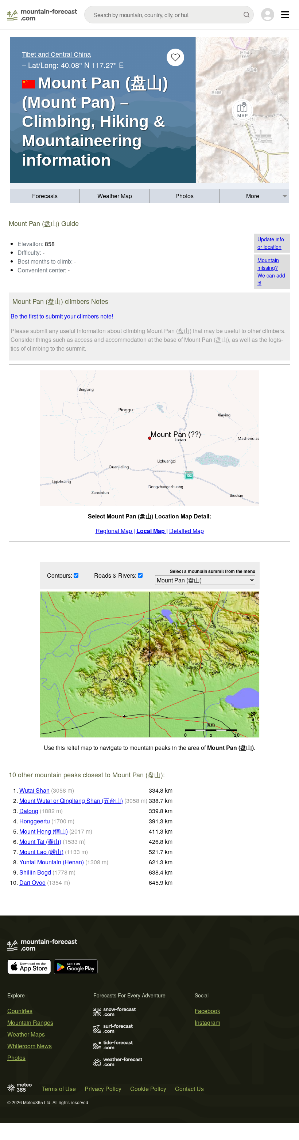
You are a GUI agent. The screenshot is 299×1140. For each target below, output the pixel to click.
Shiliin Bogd (35, 872)
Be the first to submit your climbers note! (62, 316)
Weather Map (114, 196)
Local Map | (152, 530)
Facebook (207, 1011)
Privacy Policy (103, 1088)
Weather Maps (26, 1034)
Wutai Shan (34, 790)
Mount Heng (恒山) (43, 831)
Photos (184, 196)
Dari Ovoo (32, 882)
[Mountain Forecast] (42, 14)
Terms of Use (59, 1088)
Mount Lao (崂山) (41, 852)
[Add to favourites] (175, 57)
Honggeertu (34, 821)
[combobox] (169, 14)
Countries (19, 1011)
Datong (28, 811)
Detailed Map (186, 530)
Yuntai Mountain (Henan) (51, 862)
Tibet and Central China (56, 54)
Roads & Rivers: (116, 575)
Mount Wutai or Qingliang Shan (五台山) (71, 800)
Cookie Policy (148, 1088)
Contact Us (189, 1088)
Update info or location (270, 242)
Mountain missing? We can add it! (271, 271)
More (252, 196)
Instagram (207, 1022)
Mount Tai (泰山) (40, 841)
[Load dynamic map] (242, 110)
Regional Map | (115, 530)
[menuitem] (45, 196)
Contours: (60, 575)
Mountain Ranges (30, 1022)
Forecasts (45, 196)
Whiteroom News (29, 1046)
